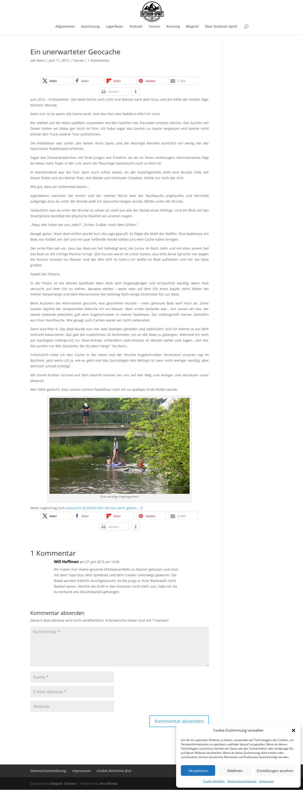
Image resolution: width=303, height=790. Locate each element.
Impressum (266, 781)
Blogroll (192, 27)
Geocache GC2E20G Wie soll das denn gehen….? (104, 508)
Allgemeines (65, 27)
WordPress (109, 783)
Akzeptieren (198, 770)
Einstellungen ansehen (275, 770)
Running (173, 27)
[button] (293, 730)
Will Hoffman (66, 561)
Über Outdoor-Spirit (221, 27)
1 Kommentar (98, 60)
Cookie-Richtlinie (214, 781)
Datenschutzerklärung (242, 781)
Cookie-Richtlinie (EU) (114, 770)
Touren (154, 27)
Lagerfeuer (114, 27)
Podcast (136, 27)
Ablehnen (235, 770)
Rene (41, 60)
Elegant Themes (64, 783)
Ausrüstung (90, 27)
